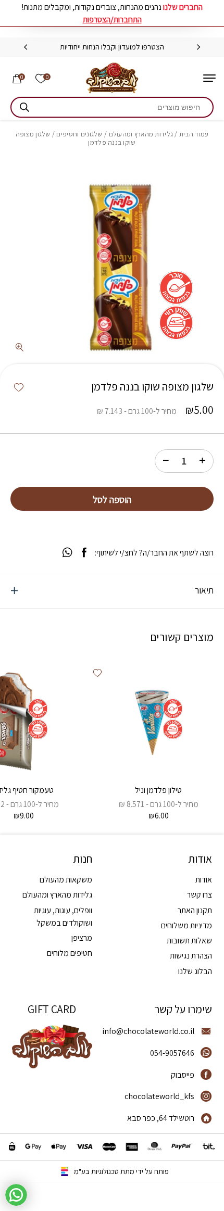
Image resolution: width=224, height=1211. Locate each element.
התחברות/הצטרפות (112, 19)
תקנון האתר (195, 910)
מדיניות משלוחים (186, 925)
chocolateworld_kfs (159, 1096)
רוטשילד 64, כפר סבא (160, 1118)
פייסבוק (182, 1074)
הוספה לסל (112, 499)
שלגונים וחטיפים (79, 133)
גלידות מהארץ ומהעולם (141, 133)
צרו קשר (199, 894)
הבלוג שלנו (195, 971)
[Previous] (198, 48)
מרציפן (81, 937)
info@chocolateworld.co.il (148, 1031)
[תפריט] (209, 78)
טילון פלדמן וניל (158, 790)
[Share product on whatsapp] (67, 553)
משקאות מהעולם (66, 879)
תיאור (204, 590)
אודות (203, 879)
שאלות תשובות (189, 940)
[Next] (25, 48)
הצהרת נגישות (191, 955)
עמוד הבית (194, 133)
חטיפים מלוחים (69, 953)
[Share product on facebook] (84, 553)
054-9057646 (172, 1053)
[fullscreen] (19, 347)
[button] (18, 388)
